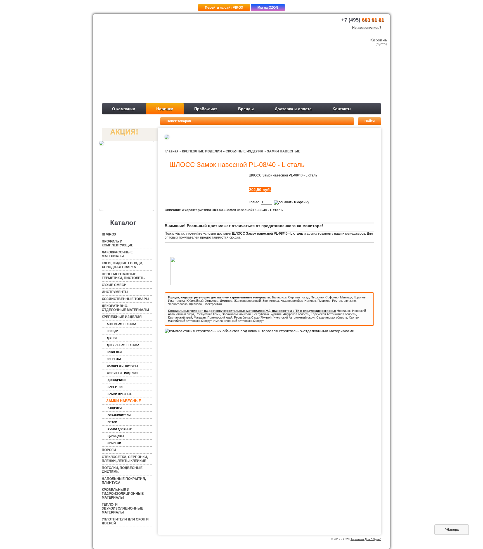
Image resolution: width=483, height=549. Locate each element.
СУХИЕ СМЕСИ (114, 285)
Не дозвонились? (366, 28)
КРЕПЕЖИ (114, 358)
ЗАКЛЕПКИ (114, 352)
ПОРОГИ (109, 450)
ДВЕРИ (112, 338)
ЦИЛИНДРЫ (116, 436)
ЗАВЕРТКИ (115, 386)
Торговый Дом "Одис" (366, 539)
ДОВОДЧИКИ (117, 379)
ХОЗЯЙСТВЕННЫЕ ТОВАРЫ (125, 299)
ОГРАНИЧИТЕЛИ (119, 415)
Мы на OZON (267, 8)
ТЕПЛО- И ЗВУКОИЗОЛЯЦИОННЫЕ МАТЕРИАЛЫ (122, 508)
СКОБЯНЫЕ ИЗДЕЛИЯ (122, 372)
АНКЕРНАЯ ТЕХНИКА (121, 324)
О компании (123, 109)
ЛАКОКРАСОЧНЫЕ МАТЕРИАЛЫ (117, 254)
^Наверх (452, 530)
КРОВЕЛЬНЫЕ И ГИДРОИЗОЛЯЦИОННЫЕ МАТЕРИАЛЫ (123, 493)
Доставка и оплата (293, 109)
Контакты (342, 109)
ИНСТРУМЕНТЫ (115, 292)
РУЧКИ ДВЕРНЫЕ (120, 429)
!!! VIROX (109, 234)
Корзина (378, 40)
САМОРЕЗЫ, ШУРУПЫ (122, 365)
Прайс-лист (205, 109)
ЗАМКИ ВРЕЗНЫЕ (120, 393)
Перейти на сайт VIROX (224, 8)
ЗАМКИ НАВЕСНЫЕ (123, 401)
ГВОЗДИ (112, 331)
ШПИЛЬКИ (114, 443)
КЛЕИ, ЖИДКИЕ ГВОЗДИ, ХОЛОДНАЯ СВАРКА (122, 265)
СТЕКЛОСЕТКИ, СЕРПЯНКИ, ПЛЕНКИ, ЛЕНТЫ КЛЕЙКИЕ (125, 459)
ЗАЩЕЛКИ (115, 408)
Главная (171, 151)
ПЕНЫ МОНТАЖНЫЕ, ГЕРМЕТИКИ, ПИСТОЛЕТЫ (124, 276)
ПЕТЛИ (112, 422)
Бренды (246, 109)
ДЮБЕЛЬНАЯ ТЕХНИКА (123, 345)
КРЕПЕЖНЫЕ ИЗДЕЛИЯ (122, 317)
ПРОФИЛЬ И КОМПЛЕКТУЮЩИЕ (117, 243)
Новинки (164, 109)
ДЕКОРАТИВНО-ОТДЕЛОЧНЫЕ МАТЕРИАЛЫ (125, 308)
